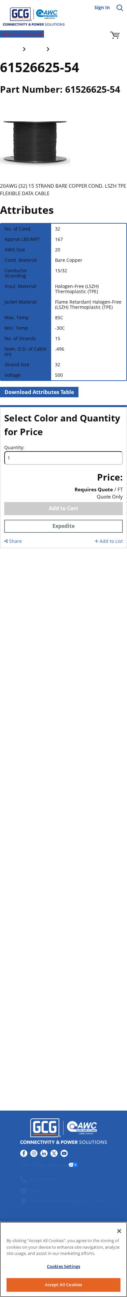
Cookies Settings (63, 1266)
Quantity (13, 447)
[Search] (120, 8)
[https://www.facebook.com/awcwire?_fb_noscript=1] (23, 1153)
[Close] (119, 1231)
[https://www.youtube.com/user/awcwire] (64, 1153)
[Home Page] (29, 13)
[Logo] (63, 1132)
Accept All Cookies (63, 1285)
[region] (63, 1259)
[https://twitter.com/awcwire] (54, 1153)
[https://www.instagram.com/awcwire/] (33, 1153)
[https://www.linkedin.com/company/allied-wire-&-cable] (44, 1153)
